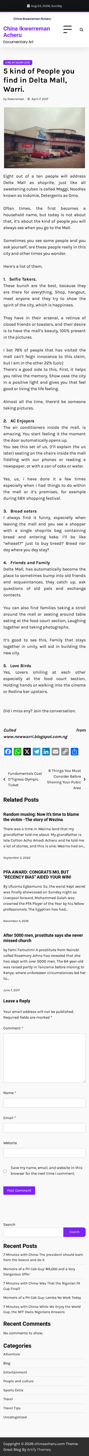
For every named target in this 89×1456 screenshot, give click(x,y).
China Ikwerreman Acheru (26, 31)
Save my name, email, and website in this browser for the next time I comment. (46, 1170)
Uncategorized (17, 62)
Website (10, 1143)
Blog (6, 1363)
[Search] (81, 29)
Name (9, 1092)
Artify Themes (39, 1449)
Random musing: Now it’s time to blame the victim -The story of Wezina (41, 817)
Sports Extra (13, 1390)
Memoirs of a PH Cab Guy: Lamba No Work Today (42, 1297)
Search (9, 1224)
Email (9, 1118)
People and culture (18, 1381)
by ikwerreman (13, 99)
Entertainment (15, 1372)
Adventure (11, 1354)
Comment (13, 1028)
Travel (8, 1399)
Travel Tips (12, 1408)
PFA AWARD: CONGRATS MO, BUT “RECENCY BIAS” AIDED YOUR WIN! (37, 874)
